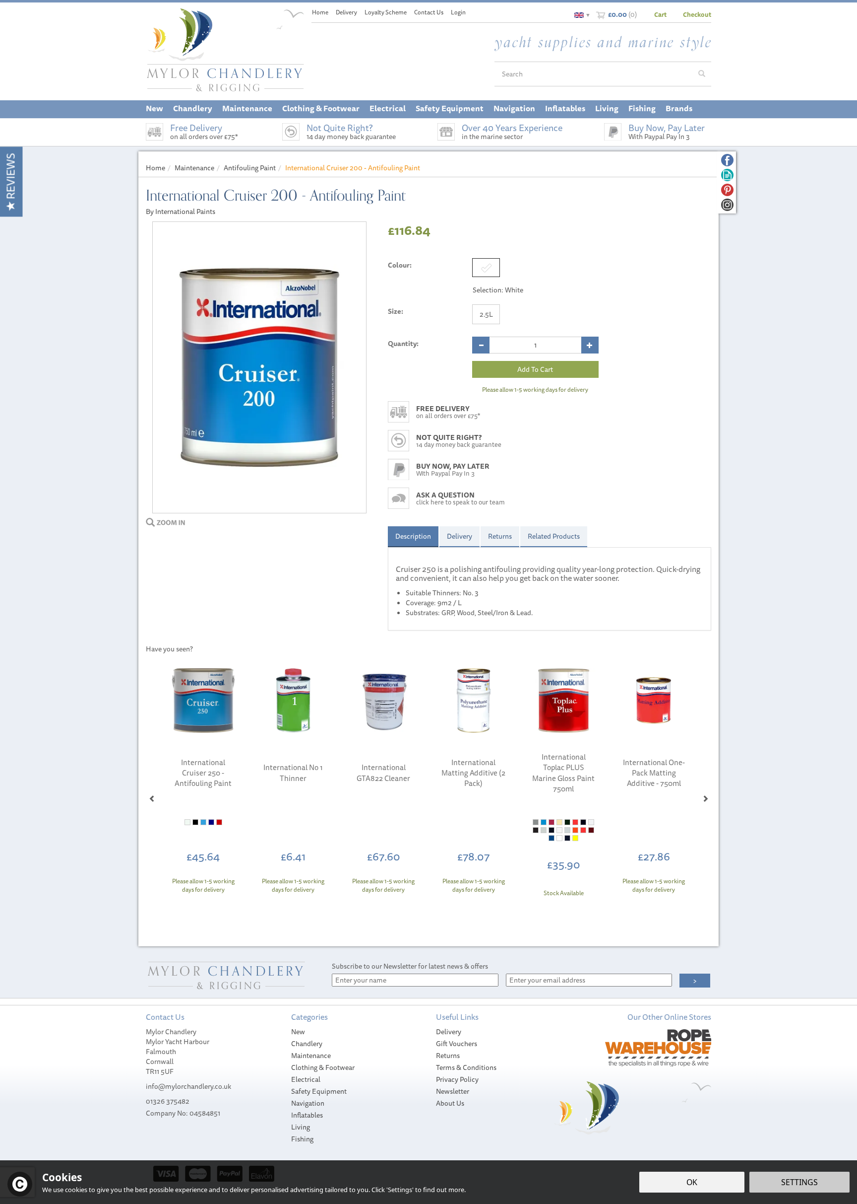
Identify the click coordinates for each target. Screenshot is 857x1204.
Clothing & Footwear (323, 1067)
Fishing (302, 1139)
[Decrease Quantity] (481, 345)
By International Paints (180, 211)
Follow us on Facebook (727, 160)
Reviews (10, 177)
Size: (395, 311)
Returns (500, 536)
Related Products (554, 536)
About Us (450, 1103)
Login (458, 12)
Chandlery (306, 1044)
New (298, 1032)
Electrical (305, 1079)
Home (320, 12)
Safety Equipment (319, 1091)
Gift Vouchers (456, 1044)
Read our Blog (727, 175)
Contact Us (428, 12)
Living (300, 1127)
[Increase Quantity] (590, 345)
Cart (660, 14)
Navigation (307, 1103)
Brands (679, 108)
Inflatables (307, 1115)
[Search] (701, 74)
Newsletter (452, 1091)
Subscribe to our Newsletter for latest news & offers (410, 966)
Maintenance (311, 1056)
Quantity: (403, 344)
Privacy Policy (457, 1079)
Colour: (400, 265)
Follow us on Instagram (727, 205)
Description (413, 536)
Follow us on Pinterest (727, 190)
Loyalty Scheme (386, 12)
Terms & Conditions (466, 1067)
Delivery (459, 536)
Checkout (697, 14)
